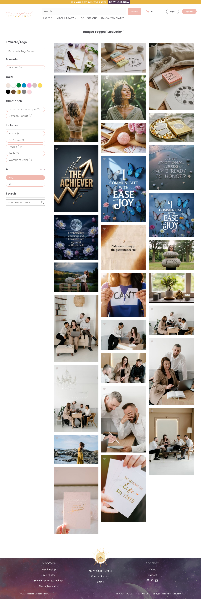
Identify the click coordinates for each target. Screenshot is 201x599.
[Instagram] (147, 580)
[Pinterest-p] (152, 580)
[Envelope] (156, 580)
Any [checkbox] (11, 177)
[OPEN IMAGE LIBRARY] (76, 18)
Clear (42, 169)
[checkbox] (25, 67)
